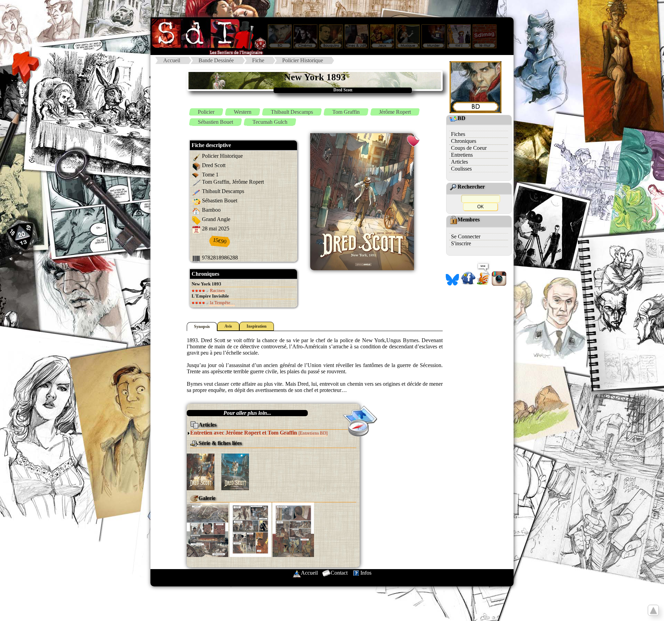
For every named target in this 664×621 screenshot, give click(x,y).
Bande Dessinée (216, 60)
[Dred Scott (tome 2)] (235, 471)
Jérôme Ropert (395, 112)
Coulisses (461, 169)
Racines (217, 290)
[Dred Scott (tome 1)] (200, 471)
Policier (206, 112)
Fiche (258, 60)
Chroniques (463, 141)
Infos (365, 573)
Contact (339, 573)
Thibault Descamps (292, 112)
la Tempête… (222, 302)
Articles (459, 162)
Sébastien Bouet (215, 122)
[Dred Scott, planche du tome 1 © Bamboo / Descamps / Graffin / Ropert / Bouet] (207, 529)
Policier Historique (302, 60)
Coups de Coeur (469, 148)
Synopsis (202, 326)
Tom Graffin (346, 112)
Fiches (458, 134)
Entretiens (462, 155)
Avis (228, 326)
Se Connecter (465, 236)
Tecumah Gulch (269, 122)
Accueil (171, 60)
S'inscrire (461, 243)
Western (242, 112)
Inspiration (257, 326)
